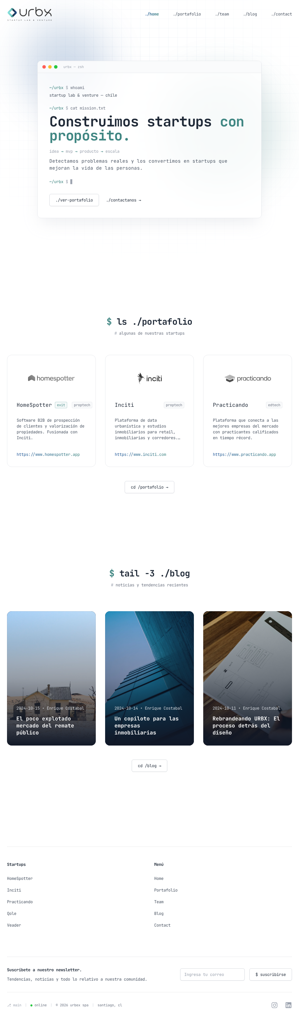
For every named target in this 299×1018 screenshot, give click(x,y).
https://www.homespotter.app (48, 454)
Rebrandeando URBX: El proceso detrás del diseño (246, 725)
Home (159, 878)
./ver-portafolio (74, 200)
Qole (11, 913)
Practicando (20, 901)
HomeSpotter (20, 878)
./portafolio (187, 14)
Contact (162, 925)
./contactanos (123, 200)
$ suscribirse (270, 974)
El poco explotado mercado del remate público (45, 725)
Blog (159, 913)
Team (159, 901)
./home (152, 14)
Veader (14, 925)
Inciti (14, 890)
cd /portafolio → (149, 487)
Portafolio (166, 890)
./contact (281, 14)
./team (222, 14)
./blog (250, 14)
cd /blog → (149, 765)
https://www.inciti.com (140, 454)
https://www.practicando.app (244, 454)
